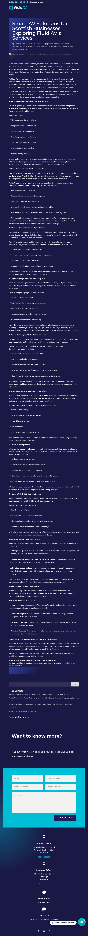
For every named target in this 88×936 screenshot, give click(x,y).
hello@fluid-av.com (51, 919)
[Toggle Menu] (76, 9)
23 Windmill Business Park (44, 847)
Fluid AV (18, 44)
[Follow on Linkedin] (49, 930)
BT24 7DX (44, 853)
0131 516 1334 (43, 884)
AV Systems (39, 46)
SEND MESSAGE (65, 818)
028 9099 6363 (18, 2)
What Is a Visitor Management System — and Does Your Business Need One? (41, 704)
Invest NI (12, 708)
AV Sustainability (27, 46)
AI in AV (37, 44)
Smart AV (24, 49)
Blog (60, 46)
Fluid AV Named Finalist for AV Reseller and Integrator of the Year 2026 (38, 694)
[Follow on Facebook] (39, 930)
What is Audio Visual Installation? (22, 711)
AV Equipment (47, 44)
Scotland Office (44, 870)
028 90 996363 (44, 857)
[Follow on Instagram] (44, 930)
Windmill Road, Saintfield (44, 850)
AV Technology (51, 46)
